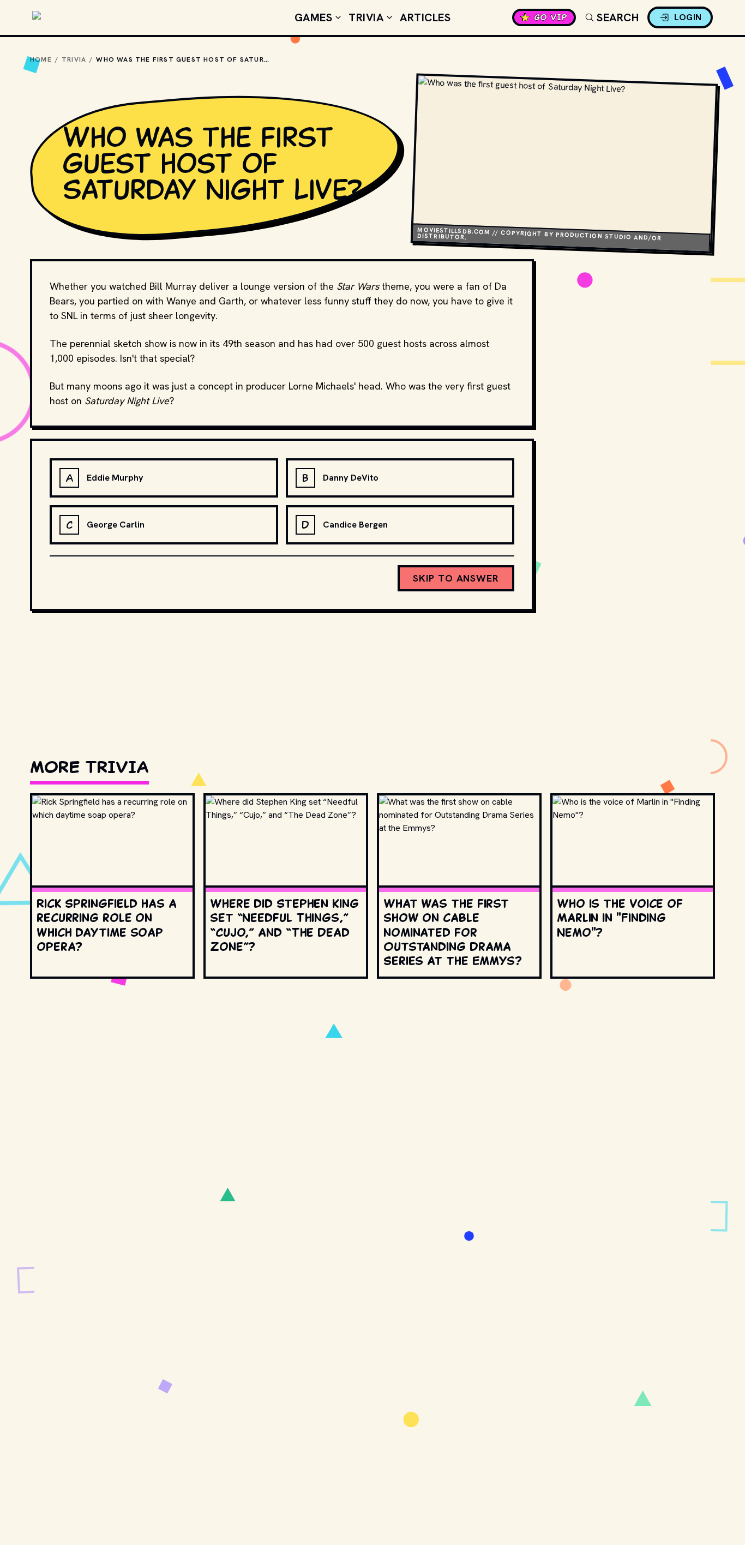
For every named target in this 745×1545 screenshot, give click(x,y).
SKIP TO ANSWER (456, 578)
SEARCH (618, 17)
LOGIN (688, 17)
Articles (425, 17)
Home (41, 59)
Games (314, 17)
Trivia (366, 17)
